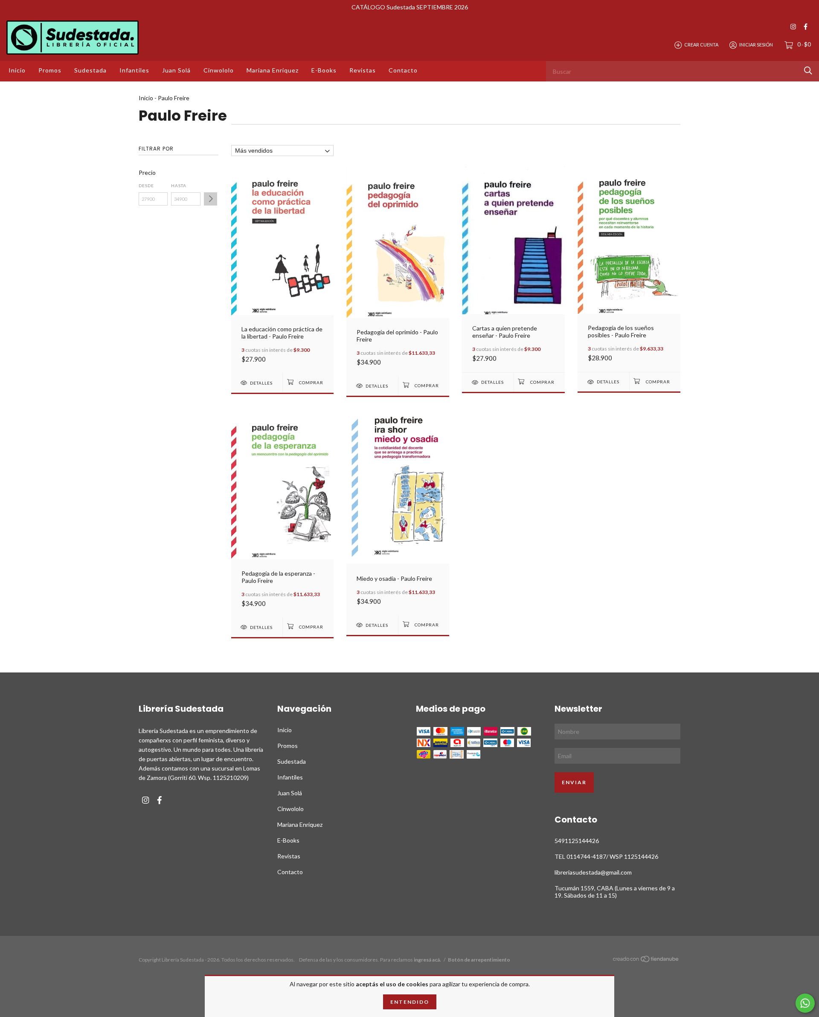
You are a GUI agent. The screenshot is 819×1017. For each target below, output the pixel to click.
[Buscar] (808, 70)
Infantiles (134, 70)
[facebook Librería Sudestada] (805, 26)
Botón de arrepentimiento (479, 959)
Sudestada (90, 70)
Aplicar (210, 199)
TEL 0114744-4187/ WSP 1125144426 (606, 856)
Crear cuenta (701, 44)
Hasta (178, 185)
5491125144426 (577, 840)
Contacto (403, 70)
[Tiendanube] (646, 960)
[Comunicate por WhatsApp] (805, 1003)
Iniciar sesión (756, 44)
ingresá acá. (427, 959)
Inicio (17, 70)
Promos (49, 70)
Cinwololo (218, 70)
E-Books (324, 70)
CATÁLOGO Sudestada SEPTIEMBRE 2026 (409, 7)
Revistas (362, 70)
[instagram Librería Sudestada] (793, 26)
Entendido (409, 1002)
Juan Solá (176, 70)
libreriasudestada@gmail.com (593, 872)
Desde (146, 185)
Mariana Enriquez (273, 70)
